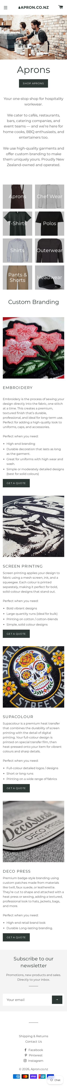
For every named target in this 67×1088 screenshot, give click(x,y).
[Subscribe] (57, 1000)
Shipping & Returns (33, 1036)
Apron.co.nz (39, 1069)
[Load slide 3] (37, 55)
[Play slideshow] (49, 55)
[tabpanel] (33, 37)
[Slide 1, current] (30, 55)
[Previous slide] (8, 55)
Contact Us (33, 1041)
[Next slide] (59, 55)
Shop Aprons (33, 83)
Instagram (35, 1061)
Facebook (35, 1050)
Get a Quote (16, 483)
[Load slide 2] (33, 55)
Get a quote (16, 633)
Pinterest (35, 1055)
